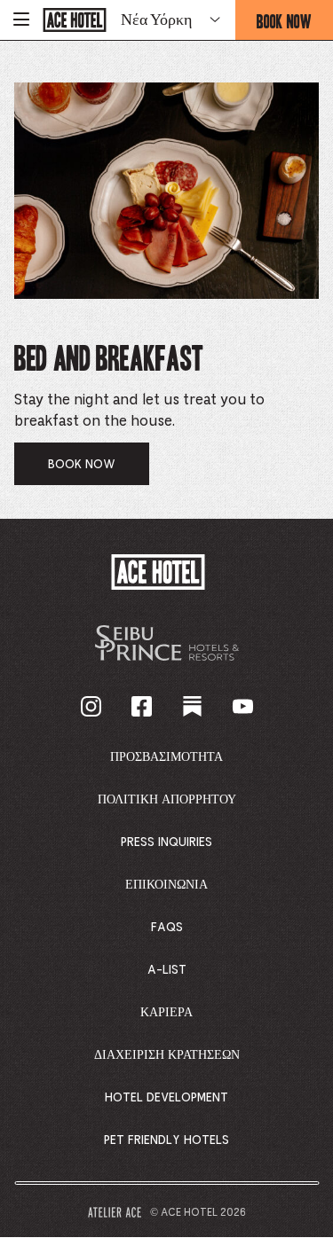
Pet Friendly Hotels (166, 1140)
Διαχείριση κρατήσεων (167, 1055)
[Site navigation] (21, 20)
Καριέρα (166, 1013)
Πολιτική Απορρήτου (167, 800)
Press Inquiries (166, 842)
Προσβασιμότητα (166, 757)
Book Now (295, 25)
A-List (166, 970)
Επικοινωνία (166, 885)
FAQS (167, 927)
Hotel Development (166, 1098)
